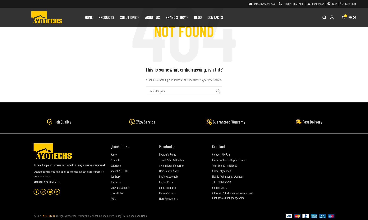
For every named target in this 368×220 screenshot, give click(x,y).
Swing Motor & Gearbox (171, 165)
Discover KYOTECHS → (47, 181)
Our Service (117, 182)
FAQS (113, 198)
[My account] (332, 17)
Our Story (115, 176)
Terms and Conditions (135, 216)
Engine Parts (166, 182)
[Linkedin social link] (57, 192)
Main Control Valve (169, 171)
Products (115, 160)
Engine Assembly (168, 176)
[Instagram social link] (43, 192)
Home (114, 154)
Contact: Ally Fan (221, 154)
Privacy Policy (85, 216)
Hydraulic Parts (167, 193)
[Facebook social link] (36, 192)
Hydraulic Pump (167, 154)
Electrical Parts (167, 187)
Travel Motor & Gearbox (171, 160)
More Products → (168, 198)
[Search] (324, 17)
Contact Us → (219, 187)
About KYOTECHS (119, 171)
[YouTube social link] (50, 192)
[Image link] (53, 150)
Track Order (117, 193)
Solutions (116, 165)
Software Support (120, 187)
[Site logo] (46, 17)
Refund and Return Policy (107, 216)
